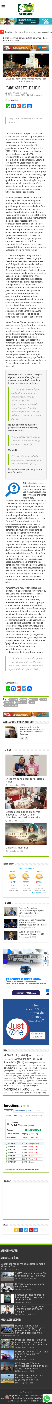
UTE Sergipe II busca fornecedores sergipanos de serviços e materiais (31, 1366)
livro (33, 1073)
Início (8, 38)
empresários (39, 1065)
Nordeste (41, 1075)
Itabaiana (23, 1073)
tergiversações (11, 705)
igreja (32, 702)
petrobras (9, 1081)
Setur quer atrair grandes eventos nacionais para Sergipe (30, 1309)
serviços (34, 1090)
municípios (14, 1075)
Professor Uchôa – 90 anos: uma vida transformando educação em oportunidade (31, 1342)
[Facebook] (21, 1230)
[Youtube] (31, 1230)
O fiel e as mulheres (16, 847)
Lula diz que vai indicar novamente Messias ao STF (31, 933)
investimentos (11, 1073)
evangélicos (21, 702)
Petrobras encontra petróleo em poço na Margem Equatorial (32, 1354)
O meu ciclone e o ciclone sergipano (30, 1285)
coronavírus (31, 1058)
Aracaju (16, 1055)
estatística (9, 702)
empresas (25, 1065)
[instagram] (35, 1230)
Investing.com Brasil (32, 1169)
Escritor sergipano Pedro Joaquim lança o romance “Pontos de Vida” (29, 1297)
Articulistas (18, 38)
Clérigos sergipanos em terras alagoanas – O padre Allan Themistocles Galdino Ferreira (22, 814)
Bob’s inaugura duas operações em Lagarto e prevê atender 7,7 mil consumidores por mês (29, 1329)
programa (28, 1083)
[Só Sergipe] (26, 9)
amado (24, 699)
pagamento (10, 1078)
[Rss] (16, 1230)
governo (15, 1070)
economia (31, 1063)
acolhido (13, 699)
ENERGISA (11, 1068)
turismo (24, 1093)
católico (33, 699)
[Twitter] (26, 1230)
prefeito (33, 1081)
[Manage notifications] (7, 1397)
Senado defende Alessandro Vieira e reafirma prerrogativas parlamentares (33, 922)
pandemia (26, 1078)
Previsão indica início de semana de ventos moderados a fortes (29, 1377)
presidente (16, 1083)
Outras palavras (33, 38)
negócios (28, 1075)
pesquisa (40, 1078)
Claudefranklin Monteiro (17, 93)
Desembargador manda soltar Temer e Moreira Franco (23, 1265)
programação (40, 1083)
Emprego (13, 1065)
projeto (8, 1086)
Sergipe (16, 1089)
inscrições (34, 1071)
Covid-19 (14, 1062)
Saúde (33, 1085)
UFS (33, 1093)
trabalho (13, 1093)
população (21, 1081)
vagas (41, 1093)
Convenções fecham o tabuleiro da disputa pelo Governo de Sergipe (31, 910)
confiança (14, 1059)
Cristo (43, 699)
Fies (32, 1068)
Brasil (35, 1055)
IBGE (24, 1071)
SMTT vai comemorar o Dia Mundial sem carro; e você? (30, 1274)
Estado (23, 1068)
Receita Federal (21, 1086)
